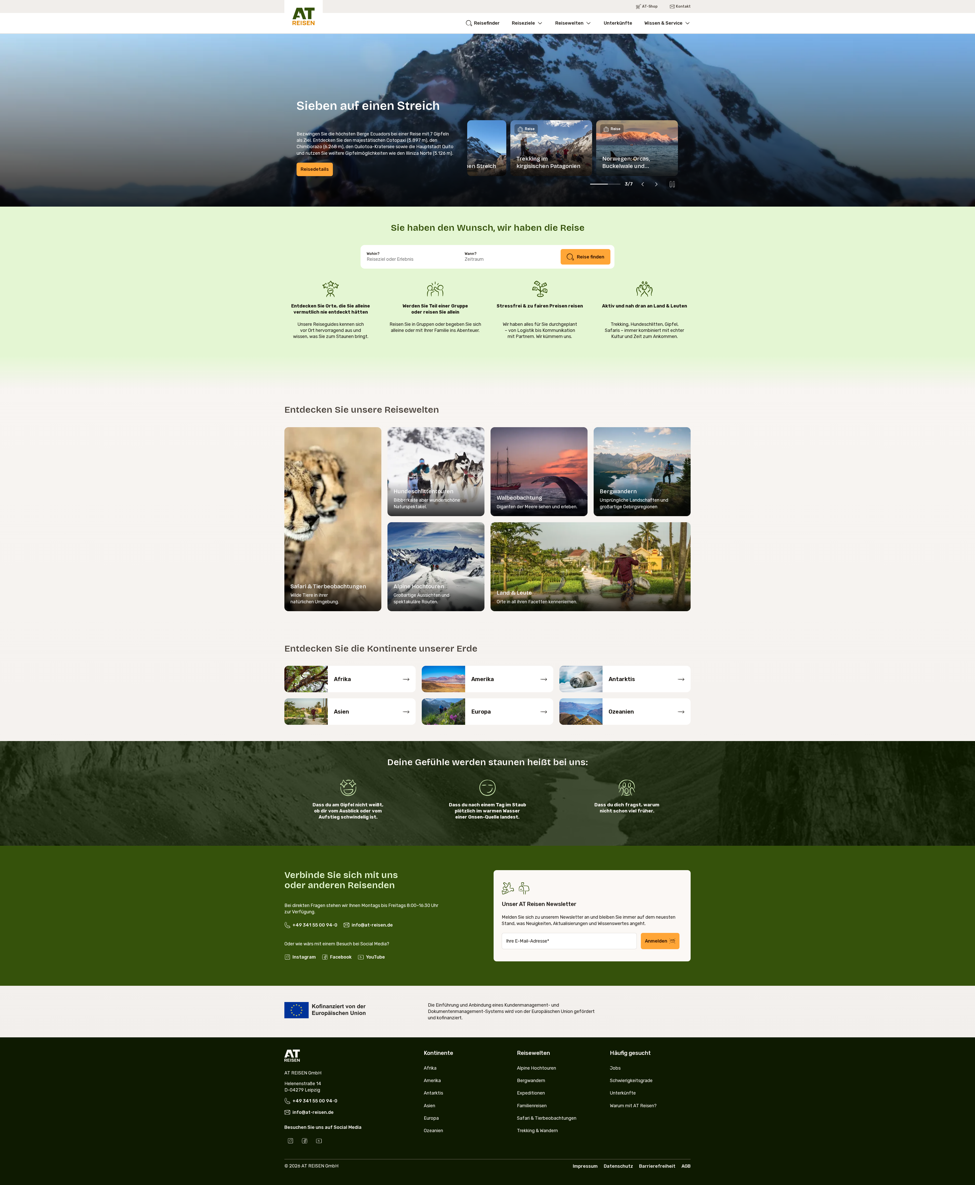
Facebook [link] (341, 957)
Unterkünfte (618, 23)
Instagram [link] (304, 957)
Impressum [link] (585, 1166)
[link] (290, 1141)
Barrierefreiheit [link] (657, 1166)
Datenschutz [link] (618, 1166)
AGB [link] (686, 1166)
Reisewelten (569, 23)
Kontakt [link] (683, 6)
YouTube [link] (375, 957)
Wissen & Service (663, 23)
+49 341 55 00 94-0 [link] (314, 925)
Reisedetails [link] (315, 169)
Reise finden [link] (590, 257)
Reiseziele (523, 23)
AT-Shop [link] (650, 6)
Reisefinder (487, 23)
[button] (643, 184)
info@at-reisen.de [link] (372, 925)
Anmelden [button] (656, 941)
